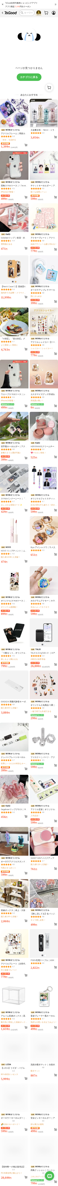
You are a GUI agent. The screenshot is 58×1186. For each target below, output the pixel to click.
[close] (2, 4)
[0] (46, 12)
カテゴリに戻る (29, 77)
